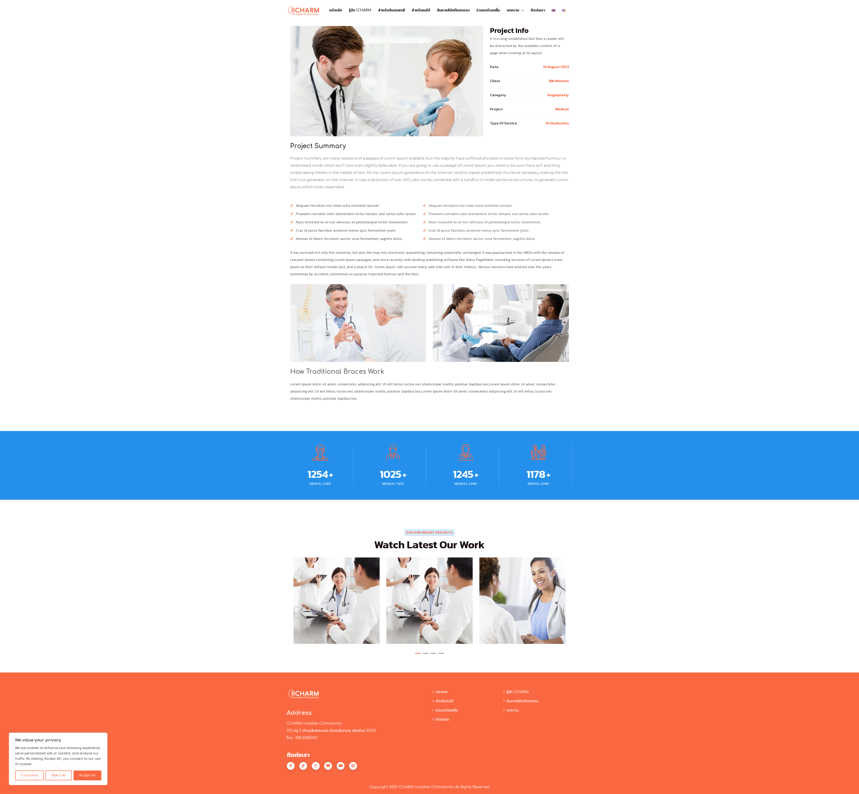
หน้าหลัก (335, 10)
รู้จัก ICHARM (360, 10)
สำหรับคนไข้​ (421, 10)
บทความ (513, 10)
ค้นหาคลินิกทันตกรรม (453, 10)
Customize (29, 775)
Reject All (58, 775)
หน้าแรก (442, 692)
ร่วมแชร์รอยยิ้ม (488, 10)
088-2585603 (306, 738)
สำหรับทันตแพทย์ (391, 10)
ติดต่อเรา (538, 10)
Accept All (87, 775)
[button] (418, 653)
